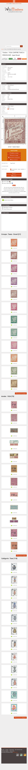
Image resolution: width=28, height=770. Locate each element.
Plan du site (12, 750)
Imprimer (14, 175)
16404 (10, 3)
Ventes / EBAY (6, 181)
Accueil (2, 49)
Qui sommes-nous (18, 749)
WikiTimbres (15, 752)
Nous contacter (14, 159)
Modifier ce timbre (14, 153)
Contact (7, 749)
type (13, 108)
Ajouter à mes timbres (8, 200)
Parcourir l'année (22, 555)
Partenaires (11, 749)
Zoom (14, 173)
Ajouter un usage (14, 155)
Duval (10, 108)
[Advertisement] (14, 28)
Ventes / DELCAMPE (7, 183)
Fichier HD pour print (7, 209)
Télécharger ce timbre (7, 207)
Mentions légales (5, 750)
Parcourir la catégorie (21, 717)
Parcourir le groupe (21, 393)
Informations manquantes (14, 157)
